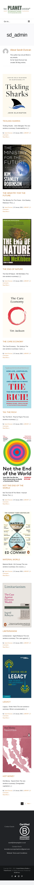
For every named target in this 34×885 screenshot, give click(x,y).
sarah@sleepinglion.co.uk (17, 842)
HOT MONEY (9, 776)
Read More (6, 137)
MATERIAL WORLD (11, 559)
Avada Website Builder (22, 868)
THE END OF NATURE (13, 269)
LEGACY (7, 702)
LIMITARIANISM (10, 631)
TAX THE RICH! (10, 412)
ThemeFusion (7, 870)
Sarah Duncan (8, 133)
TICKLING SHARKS (11, 121)
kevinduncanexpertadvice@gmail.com (17, 849)
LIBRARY (26, 133)
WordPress (17, 872)
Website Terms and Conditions (17, 853)
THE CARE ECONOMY (13, 341)
